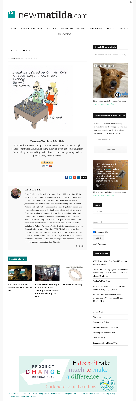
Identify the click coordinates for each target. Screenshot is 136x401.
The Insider (96, 28)
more (83, 177)
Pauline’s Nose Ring (72, 284)
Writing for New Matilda (104, 332)
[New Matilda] (47, 15)
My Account (64, 34)
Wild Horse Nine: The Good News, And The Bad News (20, 287)
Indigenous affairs (31, 28)
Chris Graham (15, 59)
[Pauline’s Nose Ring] (74, 273)
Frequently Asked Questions (105, 327)
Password (97, 222)
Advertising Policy (101, 322)
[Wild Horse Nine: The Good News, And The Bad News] (20, 273)
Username (97, 212)
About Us (97, 317)
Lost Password (99, 244)
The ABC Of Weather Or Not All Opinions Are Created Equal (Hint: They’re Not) (108, 297)
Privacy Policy (99, 338)
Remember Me (101, 232)
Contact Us (98, 312)
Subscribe (124, 28)
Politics (51, 28)
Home (13, 28)
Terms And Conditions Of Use (106, 343)
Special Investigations (73, 28)
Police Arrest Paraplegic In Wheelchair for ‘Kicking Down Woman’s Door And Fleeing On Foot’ (47, 290)
